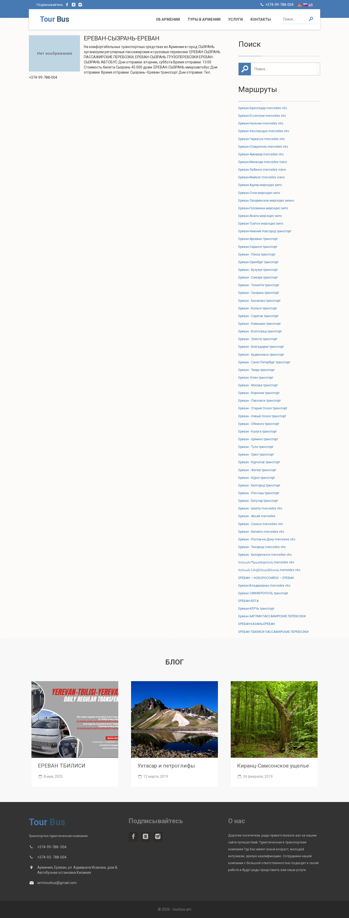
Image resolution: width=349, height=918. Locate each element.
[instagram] (80, 5)
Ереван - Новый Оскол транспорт (262, 416)
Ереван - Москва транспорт (258, 385)
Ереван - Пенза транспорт (256, 254)
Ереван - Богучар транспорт (258, 501)
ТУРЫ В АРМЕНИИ (204, 19)
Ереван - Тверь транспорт (256, 370)
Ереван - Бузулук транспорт (258, 270)
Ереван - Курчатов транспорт (259, 462)
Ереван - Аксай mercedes (256, 516)
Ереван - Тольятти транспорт (258, 285)
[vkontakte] (73, 5)
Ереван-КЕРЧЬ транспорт (256, 608)
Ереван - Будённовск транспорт (261, 354)
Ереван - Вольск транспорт (257, 308)
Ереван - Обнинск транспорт (258, 424)
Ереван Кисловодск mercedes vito (263, 131)
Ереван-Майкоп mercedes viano (261, 177)
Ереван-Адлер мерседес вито (260, 185)
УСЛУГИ (235, 19)
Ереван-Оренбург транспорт (258, 262)
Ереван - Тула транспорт (255, 447)
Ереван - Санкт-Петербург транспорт (264, 362)
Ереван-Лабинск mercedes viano (262, 169)
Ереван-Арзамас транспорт (258, 239)
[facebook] (67, 5)
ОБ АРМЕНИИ (168, 19)
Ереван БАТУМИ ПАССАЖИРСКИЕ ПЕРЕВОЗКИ (272, 616)
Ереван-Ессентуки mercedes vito (262, 116)
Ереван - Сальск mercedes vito (260, 524)
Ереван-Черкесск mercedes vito (261, 139)
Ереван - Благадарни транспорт (261, 346)
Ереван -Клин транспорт (255, 377)
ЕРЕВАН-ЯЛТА (248, 601)
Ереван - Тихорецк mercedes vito (262, 547)
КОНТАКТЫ (260, 19)
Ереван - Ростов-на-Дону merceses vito (266, 539)
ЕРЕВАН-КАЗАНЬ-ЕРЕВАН (256, 624)
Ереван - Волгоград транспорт (260, 331)
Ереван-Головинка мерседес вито (263, 208)
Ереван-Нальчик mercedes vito (260, 123)
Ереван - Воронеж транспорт (259, 393)
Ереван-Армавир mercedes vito (261, 154)
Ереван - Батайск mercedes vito (261, 531)
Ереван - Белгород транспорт (259, 485)
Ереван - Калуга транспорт (257, 431)
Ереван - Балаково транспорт (259, 301)
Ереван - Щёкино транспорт (258, 439)
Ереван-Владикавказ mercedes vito (264, 585)
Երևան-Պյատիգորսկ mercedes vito (266, 562)
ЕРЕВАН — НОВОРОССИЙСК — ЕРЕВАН (266, 578)
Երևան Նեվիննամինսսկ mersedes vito (269, 570)
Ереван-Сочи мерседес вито (259, 193)
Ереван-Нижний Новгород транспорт (264, 231)
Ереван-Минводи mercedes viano (262, 162)
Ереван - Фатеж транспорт (257, 470)
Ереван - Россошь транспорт (258, 493)
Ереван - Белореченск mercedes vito (265, 554)
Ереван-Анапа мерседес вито (260, 216)
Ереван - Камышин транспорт (259, 324)
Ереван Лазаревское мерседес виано (266, 200)
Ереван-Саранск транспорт (257, 247)
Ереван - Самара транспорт (258, 277)
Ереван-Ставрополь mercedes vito (263, 146)
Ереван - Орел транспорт (256, 454)
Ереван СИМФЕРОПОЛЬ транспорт (263, 593)
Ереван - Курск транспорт (256, 478)
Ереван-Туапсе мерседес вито (260, 223)
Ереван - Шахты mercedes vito (260, 508)
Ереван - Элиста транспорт (257, 339)
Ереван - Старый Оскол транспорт (262, 408)
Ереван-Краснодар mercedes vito (262, 108)
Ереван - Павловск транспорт (259, 400)
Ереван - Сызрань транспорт (258, 293)
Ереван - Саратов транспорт (258, 316)
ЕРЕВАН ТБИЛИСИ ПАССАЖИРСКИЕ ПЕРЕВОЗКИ (273, 632)
